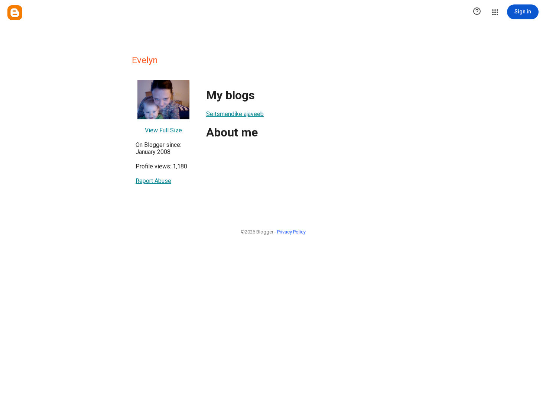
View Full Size (163, 130)
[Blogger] (14, 12)
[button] (477, 12)
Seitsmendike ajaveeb (235, 113)
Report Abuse (153, 180)
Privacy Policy (291, 232)
